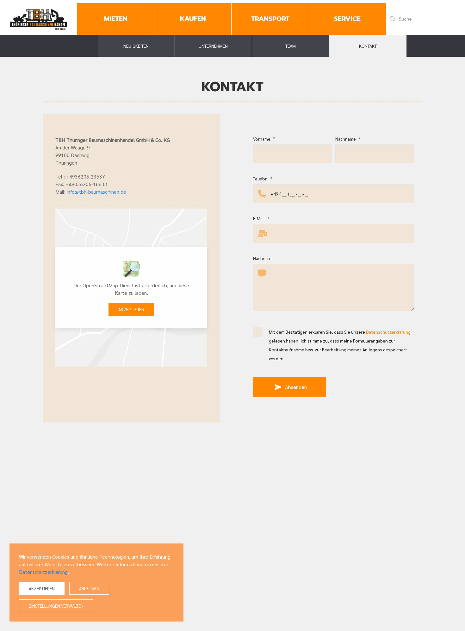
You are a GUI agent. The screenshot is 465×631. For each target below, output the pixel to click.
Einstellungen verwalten (56, 606)
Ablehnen (89, 588)
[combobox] (423, 19)
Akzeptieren (131, 309)
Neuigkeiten (136, 46)
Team (290, 46)
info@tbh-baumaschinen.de (96, 191)
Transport (270, 19)
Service (347, 19)
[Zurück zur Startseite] (38, 19)
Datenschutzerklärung (388, 332)
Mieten (115, 19)
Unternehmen (213, 46)
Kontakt (368, 46)
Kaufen (193, 19)
